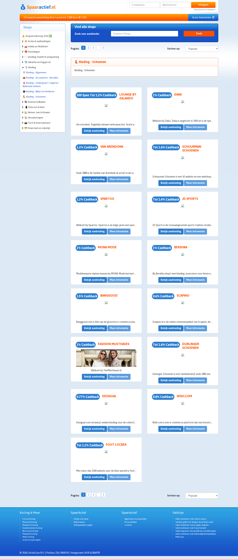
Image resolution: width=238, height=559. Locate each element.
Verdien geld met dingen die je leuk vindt (194, 522)
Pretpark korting (29, 534)
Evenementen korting (32, 528)
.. (98, 47)
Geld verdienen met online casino (190, 519)
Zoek (199, 33)
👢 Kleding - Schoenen (34, 96)
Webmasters (79, 522)
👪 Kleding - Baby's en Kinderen (38, 91)
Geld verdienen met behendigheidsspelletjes (195, 534)
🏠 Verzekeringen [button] (33, 117)
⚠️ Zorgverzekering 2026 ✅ (37, 36)
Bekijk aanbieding (94, 130)
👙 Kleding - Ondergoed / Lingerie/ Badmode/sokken (41, 85)
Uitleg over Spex (81, 519)
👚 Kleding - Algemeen (34, 72)
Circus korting (28, 519)
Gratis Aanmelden (202, 17)
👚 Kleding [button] (30, 67)
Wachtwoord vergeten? (205, 10)
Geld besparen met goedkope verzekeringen (195, 531)
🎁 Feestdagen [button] (32, 51)
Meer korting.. (28, 537)
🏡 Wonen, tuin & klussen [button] (37, 112)
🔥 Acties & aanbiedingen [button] (37, 41)
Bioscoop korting (30, 531)
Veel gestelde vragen (83, 525)
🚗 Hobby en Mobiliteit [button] (36, 46)
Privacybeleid (130, 522)
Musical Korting (29, 522)
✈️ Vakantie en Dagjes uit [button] (37, 62)
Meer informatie (119, 130)
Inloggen (203, 4)
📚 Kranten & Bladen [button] (34, 102)
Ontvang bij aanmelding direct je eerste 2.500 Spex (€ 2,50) (55, 17)
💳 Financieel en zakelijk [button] (37, 128)
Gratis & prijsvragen (31, 540)
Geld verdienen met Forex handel (190, 528)
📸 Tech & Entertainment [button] (37, 123)
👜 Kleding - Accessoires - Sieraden (40, 77)
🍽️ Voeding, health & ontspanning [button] (41, 57)
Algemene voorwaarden (135, 519)
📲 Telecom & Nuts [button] (34, 107)
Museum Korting (30, 525)
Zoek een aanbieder (87, 33)
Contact (128, 525)
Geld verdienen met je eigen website (192, 525)
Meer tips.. (180, 537)
